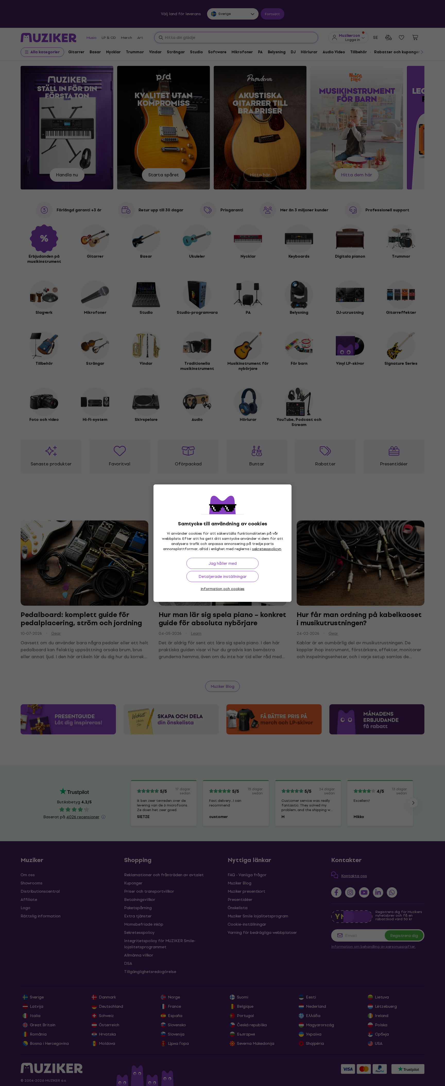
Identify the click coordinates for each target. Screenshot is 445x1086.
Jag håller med (223, 563)
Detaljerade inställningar (223, 576)
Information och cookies (222, 589)
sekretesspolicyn (266, 549)
